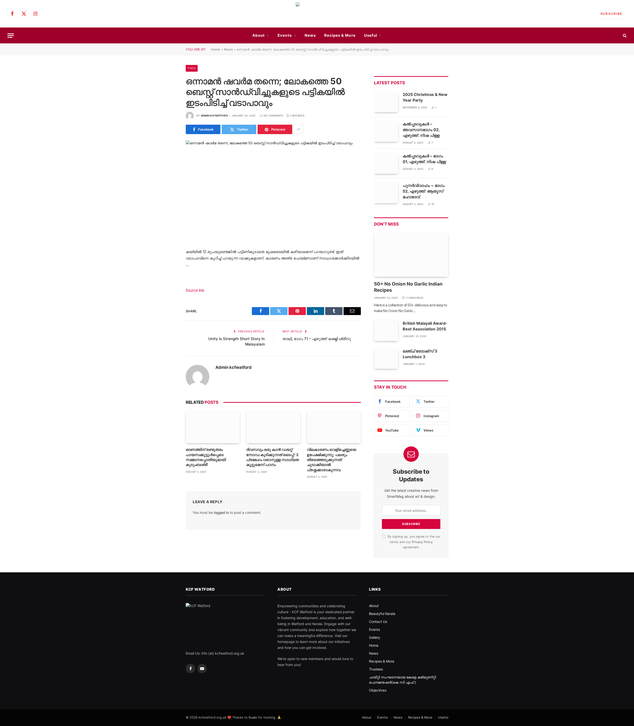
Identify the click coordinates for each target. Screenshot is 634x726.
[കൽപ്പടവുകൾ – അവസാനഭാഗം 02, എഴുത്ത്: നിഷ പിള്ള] (386, 131)
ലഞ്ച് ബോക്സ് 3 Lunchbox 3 (420, 353)
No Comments (273, 115)
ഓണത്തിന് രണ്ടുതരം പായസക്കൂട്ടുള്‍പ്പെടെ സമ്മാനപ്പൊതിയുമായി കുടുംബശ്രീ (206, 457)
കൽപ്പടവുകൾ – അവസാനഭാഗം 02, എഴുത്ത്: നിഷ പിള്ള (421, 129)
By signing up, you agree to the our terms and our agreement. (413, 542)
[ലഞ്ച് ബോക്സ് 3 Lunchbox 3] (386, 358)
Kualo (253, 717)
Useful (370, 35)
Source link (195, 290)
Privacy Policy (422, 542)
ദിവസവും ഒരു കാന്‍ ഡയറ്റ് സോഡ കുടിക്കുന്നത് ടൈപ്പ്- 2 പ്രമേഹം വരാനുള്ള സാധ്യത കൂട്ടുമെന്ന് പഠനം (272, 457)
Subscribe (611, 14)
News (310, 35)
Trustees (376, 669)
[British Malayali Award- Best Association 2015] (386, 330)
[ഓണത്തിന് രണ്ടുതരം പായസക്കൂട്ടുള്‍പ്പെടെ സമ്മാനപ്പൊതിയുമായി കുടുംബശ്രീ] (213, 427)
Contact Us (378, 621)
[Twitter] (168, 265)
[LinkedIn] (168, 278)
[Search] (624, 35)
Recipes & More (340, 35)
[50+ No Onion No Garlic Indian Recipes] (411, 254)
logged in (221, 512)
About (258, 35)
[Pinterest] (168, 290)
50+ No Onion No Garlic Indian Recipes (408, 287)
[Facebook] (168, 252)
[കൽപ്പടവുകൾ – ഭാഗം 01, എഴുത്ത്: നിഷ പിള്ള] (386, 163)
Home (215, 49)
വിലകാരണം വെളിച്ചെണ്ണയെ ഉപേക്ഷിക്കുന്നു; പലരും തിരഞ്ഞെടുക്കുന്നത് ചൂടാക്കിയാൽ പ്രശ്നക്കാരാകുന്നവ (331, 459)
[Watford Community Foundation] (317, 13)
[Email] (168, 303)
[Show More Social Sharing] (298, 129)
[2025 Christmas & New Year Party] (386, 101)
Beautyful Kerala (382, 613)
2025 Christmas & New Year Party (425, 97)
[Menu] (10, 35)
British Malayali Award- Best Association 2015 (425, 326)
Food (192, 68)
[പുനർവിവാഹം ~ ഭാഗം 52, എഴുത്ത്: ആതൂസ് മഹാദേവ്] (386, 192)
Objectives (377, 690)
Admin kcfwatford (214, 115)
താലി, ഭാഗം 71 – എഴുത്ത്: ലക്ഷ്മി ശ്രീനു (316, 338)
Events (284, 35)
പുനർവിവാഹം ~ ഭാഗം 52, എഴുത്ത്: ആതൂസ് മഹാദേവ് (424, 191)
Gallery (374, 637)
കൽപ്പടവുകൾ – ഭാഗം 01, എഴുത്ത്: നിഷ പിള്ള (424, 158)
